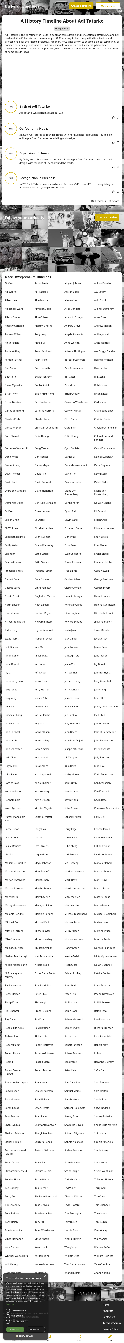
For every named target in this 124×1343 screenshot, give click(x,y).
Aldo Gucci (100, 300)
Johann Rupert (102, 723)
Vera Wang (100, 1230)
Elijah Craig (100, 519)
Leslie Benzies (13, 846)
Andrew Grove (72, 325)
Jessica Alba (41, 698)
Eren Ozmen (101, 545)
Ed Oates (40, 519)
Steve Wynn (101, 1162)
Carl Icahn (100, 402)
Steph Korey (101, 1150)
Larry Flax (40, 829)
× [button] (45, 1276)
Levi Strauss (42, 846)
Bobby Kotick (42, 385)
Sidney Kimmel (13, 1142)
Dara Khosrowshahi (75, 465)
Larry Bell (99, 817)
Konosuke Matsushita (106, 808)
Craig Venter (42, 448)
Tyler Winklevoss (44, 1230)
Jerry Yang (100, 689)
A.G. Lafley (100, 291)
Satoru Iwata (42, 1108)
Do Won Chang (102, 502)
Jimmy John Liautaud (106, 706)
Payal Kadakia (43, 985)
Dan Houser (41, 456)
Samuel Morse (72, 1091)
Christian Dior (13, 427)
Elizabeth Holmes (104, 528)
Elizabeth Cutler (73, 528)
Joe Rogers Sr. (12, 723)
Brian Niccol (101, 393)
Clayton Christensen (105, 427)
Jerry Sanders (72, 689)
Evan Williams (13, 562)
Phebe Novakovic (104, 994)
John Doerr (70, 732)
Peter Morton (12, 994)
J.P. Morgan (70, 757)
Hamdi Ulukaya (73, 596)
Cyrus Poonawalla (104, 448)
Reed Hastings (102, 1019)
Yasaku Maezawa (44, 1264)
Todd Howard (72, 1205)
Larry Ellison (12, 829)
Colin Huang (42, 436)
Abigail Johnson (73, 283)
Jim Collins (100, 698)
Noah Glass (70, 964)
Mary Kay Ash (42, 897)
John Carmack (12, 732)
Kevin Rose (100, 800)
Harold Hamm (102, 596)
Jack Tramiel (71, 647)
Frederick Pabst (14, 570)
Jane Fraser (100, 655)
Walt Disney (12, 1247)
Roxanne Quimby (104, 1061)
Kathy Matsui (72, 774)
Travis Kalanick (13, 1230)
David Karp (100, 473)
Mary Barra (11, 897)
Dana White (11, 456)
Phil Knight (41, 1002)
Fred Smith (70, 570)
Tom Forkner (12, 1213)
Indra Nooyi (11, 630)
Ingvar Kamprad (44, 630)
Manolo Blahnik (103, 863)
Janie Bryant (12, 664)
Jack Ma (39, 647)
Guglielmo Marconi (45, 596)
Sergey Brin (71, 1116)
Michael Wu (101, 922)
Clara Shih (70, 427)
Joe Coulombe (42, 715)
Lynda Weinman (103, 854)
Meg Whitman (102, 905)
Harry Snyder (12, 604)
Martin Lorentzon (74, 888)
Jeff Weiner (70, 672)
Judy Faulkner (102, 757)
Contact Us (109, 1317)
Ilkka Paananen (103, 621)
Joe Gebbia (70, 715)
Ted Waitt (69, 1188)
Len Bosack (70, 837)
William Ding (42, 1256)
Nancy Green (71, 947)
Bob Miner (70, 385)
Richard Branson (103, 1028)
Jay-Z (8, 672)
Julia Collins (41, 766)
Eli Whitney (11, 528)
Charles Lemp (42, 419)
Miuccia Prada (102, 939)
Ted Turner (41, 1188)
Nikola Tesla (42, 964)
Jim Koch (10, 706)
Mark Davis (70, 880)
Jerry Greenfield (103, 681)
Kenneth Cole (12, 800)
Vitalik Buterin (72, 1239)
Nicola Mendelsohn (16, 964)
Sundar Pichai (13, 1179)
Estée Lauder (42, 553)
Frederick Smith (43, 570)
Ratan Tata (100, 1011)
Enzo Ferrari (71, 545)
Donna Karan (71, 502)
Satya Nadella (102, 1108)
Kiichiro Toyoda (43, 808)
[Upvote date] (113, 117)
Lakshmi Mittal (43, 817)
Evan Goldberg (72, 553)
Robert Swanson (73, 1053)
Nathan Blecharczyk (16, 956)
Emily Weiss (101, 536)
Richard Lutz (71, 1036)
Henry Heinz (12, 613)
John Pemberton (103, 740)
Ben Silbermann (73, 368)
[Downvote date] (117, 117)
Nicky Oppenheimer (105, 956)
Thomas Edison (73, 1196)
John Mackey (42, 740)
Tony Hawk (100, 1213)
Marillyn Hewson (74, 871)
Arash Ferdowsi (43, 351)
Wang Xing (70, 1247)
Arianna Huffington (75, 351)
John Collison (42, 732)
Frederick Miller (103, 562)
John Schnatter (13, 749)
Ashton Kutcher (13, 359)
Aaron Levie (41, 283)
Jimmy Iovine (71, 706)
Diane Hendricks (44, 490)
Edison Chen (12, 519)
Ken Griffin (70, 783)
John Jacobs (11, 740)
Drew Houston (43, 511)
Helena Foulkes (73, 604)
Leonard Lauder (103, 837)
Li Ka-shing (70, 846)
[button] (25, 1335)
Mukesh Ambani (44, 947)
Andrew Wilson (13, 334)
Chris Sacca (70, 419)
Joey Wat (39, 723)
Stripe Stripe (71, 1171)
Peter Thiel (41, 994)
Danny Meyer (42, 465)
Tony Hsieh (11, 1222)
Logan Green (42, 854)
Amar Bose (100, 317)
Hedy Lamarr (42, 604)
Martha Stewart (44, 888)
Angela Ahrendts (73, 334)
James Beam (101, 647)
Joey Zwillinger (73, 723)
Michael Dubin (72, 922)
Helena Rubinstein (105, 604)
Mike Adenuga (102, 931)
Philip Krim (11, 1002)
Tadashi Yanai (72, 1179)
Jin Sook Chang (13, 715)
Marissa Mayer (102, 871)
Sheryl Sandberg (44, 1133)
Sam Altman (41, 1082)
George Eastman (103, 579)
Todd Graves (42, 1205)
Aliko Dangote (72, 308)
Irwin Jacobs (71, 630)
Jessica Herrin (72, 698)
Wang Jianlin (42, 1247)
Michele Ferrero (14, 931)
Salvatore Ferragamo (16, 1082)
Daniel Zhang (12, 465)
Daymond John (72, 482)
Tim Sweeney (12, 1205)
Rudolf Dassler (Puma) (13, 1072)
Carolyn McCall (73, 410)
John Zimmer (42, 749)
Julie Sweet (11, 774)
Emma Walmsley (44, 545)
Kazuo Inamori (43, 783)
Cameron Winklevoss (76, 402)
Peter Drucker (102, 985)
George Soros (12, 587)
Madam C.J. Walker (15, 863)
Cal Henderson (43, 402)
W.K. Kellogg (11, 1264)
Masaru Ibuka (102, 897)
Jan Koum (40, 664)
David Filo (40, 473)
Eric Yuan (10, 553)
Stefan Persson (73, 1150)
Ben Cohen (11, 368)
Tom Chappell (102, 1205)
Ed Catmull (100, 511)
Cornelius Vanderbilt (17, 448)
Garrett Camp (12, 579)
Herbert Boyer (43, 613)
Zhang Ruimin (72, 1272)
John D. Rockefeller (105, 732)
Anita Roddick (12, 342)
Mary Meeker (72, 897)
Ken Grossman (102, 783)
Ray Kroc (39, 1019)
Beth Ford (10, 376)
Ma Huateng (71, 863)
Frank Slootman (73, 562)
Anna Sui (40, 342)
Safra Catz (70, 1070)
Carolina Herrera (44, 410)
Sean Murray (12, 1116)
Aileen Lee (11, 300)
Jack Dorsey (100, 638)
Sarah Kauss (12, 1108)
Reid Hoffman (42, 1028)
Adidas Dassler (102, 283)
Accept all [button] (15, 1329)
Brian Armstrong (44, 393)
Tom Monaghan (43, 1213)
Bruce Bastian (13, 402)
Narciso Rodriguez (104, 947)
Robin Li (99, 1053)
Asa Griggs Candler (105, 351)
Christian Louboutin (46, 427)
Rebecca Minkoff (73, 1019)
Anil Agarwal (101, 334)
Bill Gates (69, 376)
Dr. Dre (9, 511)
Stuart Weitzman (103, 1171)
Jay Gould (99, 664)
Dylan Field (70, 511)
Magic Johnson (43, 863)
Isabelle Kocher (43, 638)
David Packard (43, 482)
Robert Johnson (73, 1045)
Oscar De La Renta (45, 973)
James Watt (41, 655)
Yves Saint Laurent (75, 1264)
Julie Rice (99, 766)
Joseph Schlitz (102, 749)
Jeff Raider (40, 672)
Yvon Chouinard (103, 1264)
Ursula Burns (72, 1230)
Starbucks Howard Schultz (15, 1152)
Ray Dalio (10, 1019)
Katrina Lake (12, 783)
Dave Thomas (12, 473)
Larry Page (70, 829)
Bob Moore (100, 385)
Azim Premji (41, 359)
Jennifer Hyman (103, 672)
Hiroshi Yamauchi (15, 621)
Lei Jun (38, 837)
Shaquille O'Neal (74, 1125)
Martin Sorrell (102, 888)
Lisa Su (9, 854)
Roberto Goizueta (44, 1053)
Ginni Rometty (43, 587)
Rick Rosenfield (102, 1036)
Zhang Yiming (102, 1272)
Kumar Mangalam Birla (15, 818)
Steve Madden (72, 1162)
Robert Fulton (12, 1045)
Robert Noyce (12, 1053)
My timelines (108, 5)
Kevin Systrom (13, 808)
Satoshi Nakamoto (74, 1108)
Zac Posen (40, 1272)
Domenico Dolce (14, 502)
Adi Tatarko (41, 291)
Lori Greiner (71, 854)
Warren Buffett (102, 1247)
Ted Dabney (11, 1188)
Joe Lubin (99, 715)
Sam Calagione (72, 1082)
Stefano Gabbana (44, 1150)
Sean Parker (42, 1116)
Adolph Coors (72, 291)
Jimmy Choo (41, 706)
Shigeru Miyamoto (74, 1133)
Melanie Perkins (14, 914)
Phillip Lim (70, 1002)
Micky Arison (71, 931)
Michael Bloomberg (75, 914)
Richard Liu (11, 1036)
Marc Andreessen (15, 871)
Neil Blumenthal (44, 956)
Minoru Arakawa (73, 939)
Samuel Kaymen (44, 1091)
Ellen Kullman (43, 536)
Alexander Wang (14, 308)
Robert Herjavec (44, 1045)
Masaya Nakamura (15, 905)
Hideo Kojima (72, 613)
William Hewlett (103, 1256)
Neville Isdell (72, 956)
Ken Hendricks (13, 791)
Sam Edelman (101, 1082)
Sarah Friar (100, 1099)
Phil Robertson (102, 1002)
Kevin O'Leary (42, 800)
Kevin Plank (71, 800)
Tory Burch (70, 1222)
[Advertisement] (62, 77)
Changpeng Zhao (104, 410)
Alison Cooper (13, 317)
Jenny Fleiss (41, 681)
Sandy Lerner (12, 1099)
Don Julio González (45, 502)
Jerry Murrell (42, 689)
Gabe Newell (101, 570)
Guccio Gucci (12, 596)
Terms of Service (112, 1323)
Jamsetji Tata (71, 655)
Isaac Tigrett (12, 638)
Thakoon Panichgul (46, 1196)
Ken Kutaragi (42, 791)
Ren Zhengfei (72, 1028)
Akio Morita (41, 300)
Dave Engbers (102, 465)
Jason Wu (69, 664)
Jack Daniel (70, 638)
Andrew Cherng (43, 325)
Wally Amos (100, 1239)
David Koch (11, 482)
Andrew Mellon (103, 325)
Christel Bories (102, 419)
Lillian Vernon (102, 846)
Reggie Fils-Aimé (14, 1028)
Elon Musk (70, 536)
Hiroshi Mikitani (103, 613)
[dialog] (25, 1306)
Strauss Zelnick (43, 1171)
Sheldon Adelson (14, 1133)
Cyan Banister (72, 448)
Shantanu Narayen (45, 1125)
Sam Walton (101, 1091)
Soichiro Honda (43, 1142)
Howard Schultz (73, 621)
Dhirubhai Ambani (15, 490)
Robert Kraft (101, 1045)
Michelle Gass (43, 931)
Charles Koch (12, 419)
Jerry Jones (11, 689)
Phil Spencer (12, 1011)
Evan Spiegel (101, 553)
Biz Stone (99, 376)
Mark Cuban (42, 880)
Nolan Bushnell (103, 964)
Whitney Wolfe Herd (16, 1256)
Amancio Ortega (73, 317)
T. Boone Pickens (103, 1179)
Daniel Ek (69, 456)
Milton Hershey (43, 939)
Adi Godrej (11, 291)
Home (106, 1304)
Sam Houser (12, 1091)
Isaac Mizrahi (102, 630)
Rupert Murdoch (44, 1070)
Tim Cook (99, 1196)
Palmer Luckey (72, 973)
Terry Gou (100, 1188)
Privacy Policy (110, 1329)
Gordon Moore (102, 587)
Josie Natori (11, 757)
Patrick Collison (103, 973)
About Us (108, 1311)
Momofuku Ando (14, 947)
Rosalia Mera (42, 1061)
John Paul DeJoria (74, 740)
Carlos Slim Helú (14, 410)
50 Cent (9, 283)
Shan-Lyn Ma (12, 1125)
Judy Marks (11, 766)
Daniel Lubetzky (103, 456)
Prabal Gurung (43, 1011)
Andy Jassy (41, 334)
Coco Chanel (12, 436)
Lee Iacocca (11, 837)
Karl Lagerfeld (43, 774)
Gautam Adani (72, 579)
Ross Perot (70, 1061)
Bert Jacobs (100, 368)
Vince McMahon (14, 1239)
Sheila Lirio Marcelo (105, 1125)
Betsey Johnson (43, 376)
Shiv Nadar (100, 1133)
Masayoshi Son (43, 905)
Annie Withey (12, 351)
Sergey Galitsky (103, 1116)
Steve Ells (40, 1162)
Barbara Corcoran (74, 359)
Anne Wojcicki (72, 342)
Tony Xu (39, 1222)
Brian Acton (11, 393)
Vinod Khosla (42, 1239)
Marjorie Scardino (15, 880)
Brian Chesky (72, 393)
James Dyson (12, 655)
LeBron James (102, 829)
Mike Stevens (12, 939)
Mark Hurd (100, 880)
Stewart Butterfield (16, 1171)
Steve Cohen (12, 1162)
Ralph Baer (70, 1011)
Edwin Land (71, 519)
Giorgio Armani (73, 587)
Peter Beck (70, 985)
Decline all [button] (35, 1329)
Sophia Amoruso (73, 1142)
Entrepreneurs (62, 28)
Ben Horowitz (42, 368)
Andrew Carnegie (14, 325)
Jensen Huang (72, 681)
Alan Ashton (71, 300)
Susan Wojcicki (43, 1179)
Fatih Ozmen (42, 562)
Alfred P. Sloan (43, 308)
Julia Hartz (70, 766)
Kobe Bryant (71, 808)
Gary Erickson (42, 579)
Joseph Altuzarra (73, 749)
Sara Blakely (42, 1099)
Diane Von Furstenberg (71, 492)
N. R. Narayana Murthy (13, 975)
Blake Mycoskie (14, 385)
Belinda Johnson (103, 359)
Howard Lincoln (43, 621)
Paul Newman (13, 985)
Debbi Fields (101, 482)
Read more (11, 1304)
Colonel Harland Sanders (103, 437)
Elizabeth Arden (44, 528)
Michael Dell (12, 922)
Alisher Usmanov (104, 308)
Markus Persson (14, 888)
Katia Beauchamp (104, 774)
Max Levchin (71, 905)
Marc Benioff (42, 871)
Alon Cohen (41, 317)
